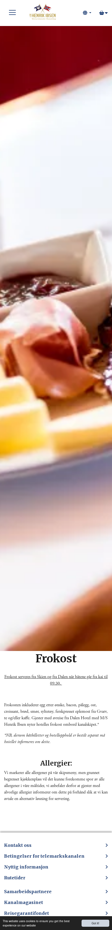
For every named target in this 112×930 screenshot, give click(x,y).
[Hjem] (42, 12)
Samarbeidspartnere (28, 891)
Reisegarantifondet (26, 913)
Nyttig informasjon (26, 867)
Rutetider (14, 877)
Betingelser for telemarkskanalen (44, 856)
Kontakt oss (18, 845)
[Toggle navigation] (12, 12)
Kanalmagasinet (23, 902)
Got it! (95, 923)
